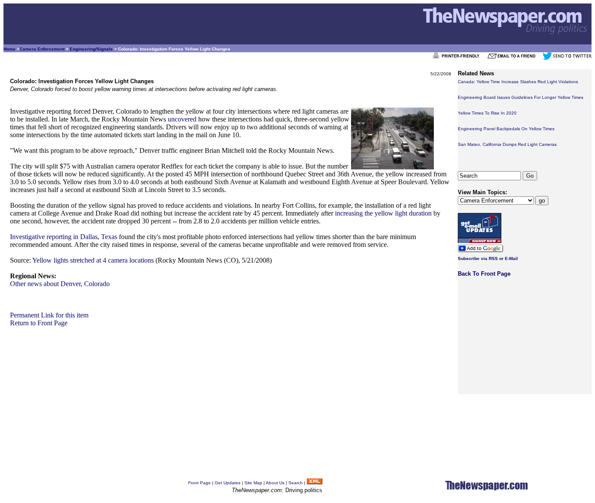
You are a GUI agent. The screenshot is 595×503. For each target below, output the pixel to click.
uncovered (182, 119)
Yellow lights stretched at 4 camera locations (93, 260)
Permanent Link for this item (49, 315)
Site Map (253, 482)
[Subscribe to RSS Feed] (314, 482)
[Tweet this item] (567, 58)
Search (295, 482)
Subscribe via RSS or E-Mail (488, 258)
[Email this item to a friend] (514, 58)
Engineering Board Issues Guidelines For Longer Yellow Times (520, 97)
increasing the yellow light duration (383, 213)
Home (9, 49)
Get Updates (227, 482)
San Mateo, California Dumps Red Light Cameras (507, 144)
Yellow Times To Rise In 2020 (487, 113)
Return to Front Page (39, 323)
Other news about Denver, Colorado (60, 283)
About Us (275, 482)
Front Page (199, 482)
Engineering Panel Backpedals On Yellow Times (506, 128)
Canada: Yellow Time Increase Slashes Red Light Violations (518, 81)
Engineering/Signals (91, 49)
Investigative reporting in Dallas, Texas (63, 236)
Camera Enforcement (42, 49)
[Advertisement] (230, 388)
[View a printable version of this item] (458, 58)
